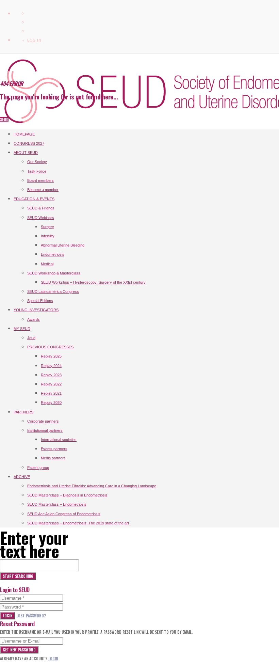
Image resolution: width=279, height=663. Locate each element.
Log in (34, 40)
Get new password (19, 649)
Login (7, 615)
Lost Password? (31, 615)
